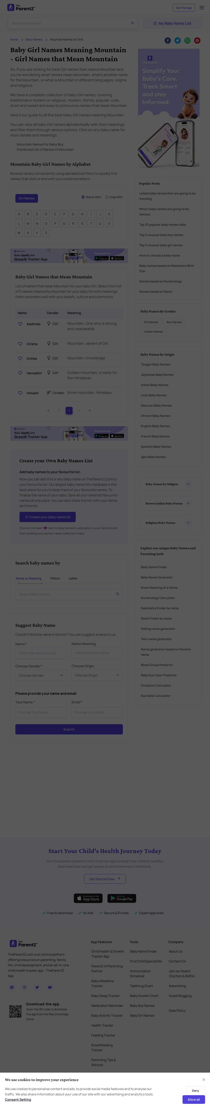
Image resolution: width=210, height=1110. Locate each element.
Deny (195, 1091)
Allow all (194, 1099)
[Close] (204, 1079)
